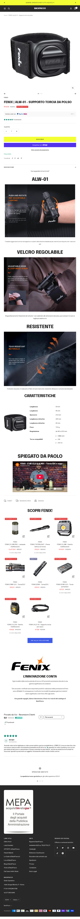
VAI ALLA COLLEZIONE (40, 640)
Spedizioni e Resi (25, 501)
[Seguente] (75, 93)
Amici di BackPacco (10, 868)
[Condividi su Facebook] (12, 158)
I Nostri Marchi (8, 853)
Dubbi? (9, 501)
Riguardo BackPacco (36, 842)
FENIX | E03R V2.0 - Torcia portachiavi (64, 585)
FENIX (6, 97)
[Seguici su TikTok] (57, 853)
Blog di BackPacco (10, 864)
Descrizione (9, 167)
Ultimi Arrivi (7, 842)
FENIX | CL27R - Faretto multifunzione (15, 626)
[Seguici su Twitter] (62, 848)
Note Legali (33, 871)
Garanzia (41, 501)
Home (5, 15)
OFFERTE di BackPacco (12, 849)
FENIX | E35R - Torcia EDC (40, 584)
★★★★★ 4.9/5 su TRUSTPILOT (39, 845)
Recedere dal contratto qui (38, 856)
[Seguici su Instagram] (68, 848)
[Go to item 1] (9, 726)
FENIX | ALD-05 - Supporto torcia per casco (40, 626)
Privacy (31, 864)
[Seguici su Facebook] (57, 848)
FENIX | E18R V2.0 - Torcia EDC (15, 584)
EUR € (7, 899)
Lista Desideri (8, 845)
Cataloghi (32, 849)
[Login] (71, 8)
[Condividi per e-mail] (21, 158)
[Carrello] (75, 8)
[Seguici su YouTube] (73, 848)
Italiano (15, 899)
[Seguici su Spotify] (62, 853)
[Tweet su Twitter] (18, 158)
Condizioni (32, 868)
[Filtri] (41, 717)
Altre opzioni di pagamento (40, 150)
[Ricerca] (9, 8)
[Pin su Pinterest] (15, 158)
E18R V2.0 (61, 436)
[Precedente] (5, 93)
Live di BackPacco (10, 860)
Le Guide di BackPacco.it (12, 856)
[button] (8, 120)
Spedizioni (32, 860)
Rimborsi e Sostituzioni (36, 853)
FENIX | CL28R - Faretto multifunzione (65, 545)
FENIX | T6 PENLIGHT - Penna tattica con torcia (40, 545)
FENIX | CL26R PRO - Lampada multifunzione (15, 545)
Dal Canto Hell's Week (11, 871)
